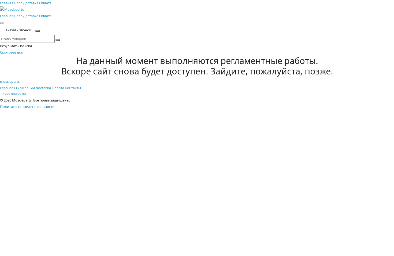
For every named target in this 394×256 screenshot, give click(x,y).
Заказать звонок (17, 30)
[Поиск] (2, 23)
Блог (18, 3)
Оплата (45, 3)
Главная (6, 3)
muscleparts (10, 81)
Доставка (30, 3)
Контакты (73, 87)
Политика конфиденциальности (27, 106)
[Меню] (37, 31)
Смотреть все (11, 52)
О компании (24, 87)
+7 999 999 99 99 (13, 94)
